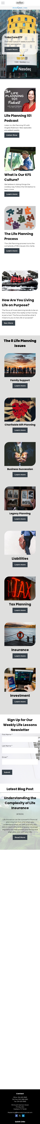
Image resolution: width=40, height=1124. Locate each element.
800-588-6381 (23, 1099)
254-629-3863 (22, 1097)
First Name (6, 734)
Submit (7, 772)
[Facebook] (16, 1115)
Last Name (6, 746)
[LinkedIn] (23, 1115)
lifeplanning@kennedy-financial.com (20, 1112)
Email (4, 757)
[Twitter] (20, 1115)
